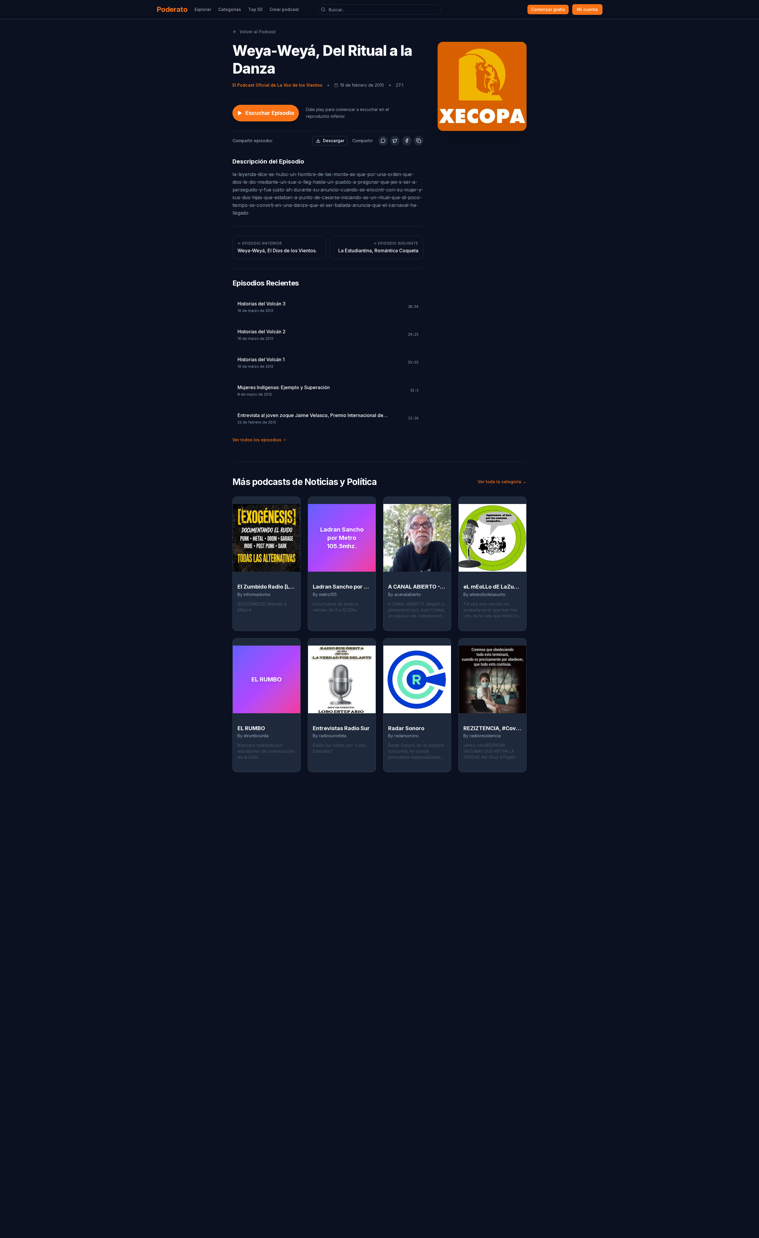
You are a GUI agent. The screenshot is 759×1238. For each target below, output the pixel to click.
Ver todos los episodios (256, 439)
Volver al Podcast (258, 31)
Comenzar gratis (548, 9)
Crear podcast (284, 9)
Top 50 (255, 9)
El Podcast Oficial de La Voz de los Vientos (277, 85)
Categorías (229, 9)
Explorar (202, 9)
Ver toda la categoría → (502, 481)
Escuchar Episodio (269, 113)
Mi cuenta (587, 9)
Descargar (333, 140)
